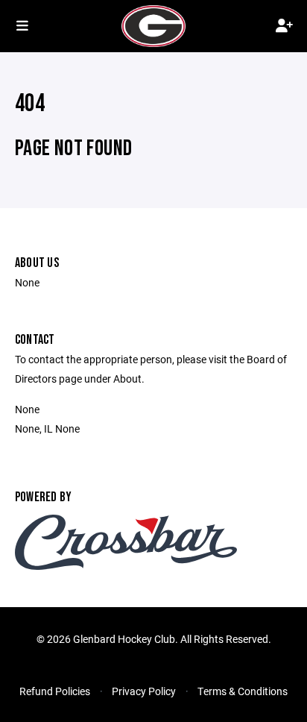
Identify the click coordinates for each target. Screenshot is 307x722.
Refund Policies (54, 691)
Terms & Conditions (242, 691)
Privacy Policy (144, 691)
